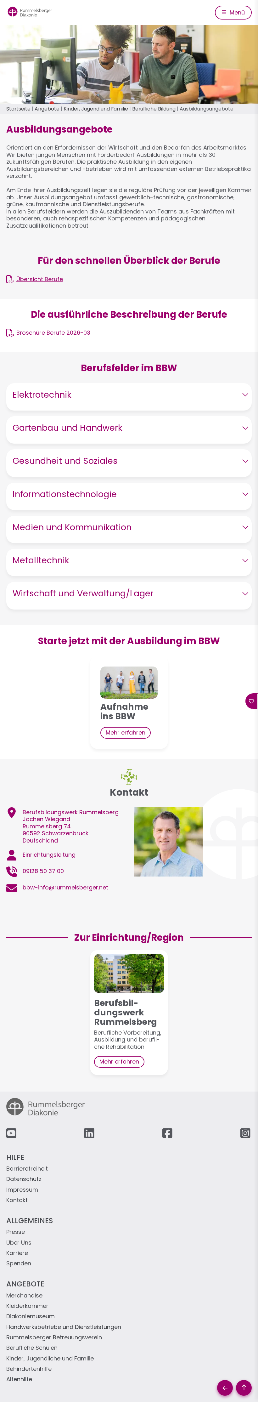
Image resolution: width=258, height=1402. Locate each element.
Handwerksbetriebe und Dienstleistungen (63, 1327)
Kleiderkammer (27, 1306)
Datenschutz (24, 1179)
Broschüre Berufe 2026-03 (53, 333)
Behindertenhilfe (29, 1369)
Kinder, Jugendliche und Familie (50, 1358)
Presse (15, 1232)
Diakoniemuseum (30, 1316)
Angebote (47, 108)
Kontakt (17, 1200)
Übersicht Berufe (39, 279)
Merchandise (24, 1295)
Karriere (17, 1253)
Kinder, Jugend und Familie (96, 108)
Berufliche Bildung (154, 108)
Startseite (18, 108)
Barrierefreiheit (27, 1168)
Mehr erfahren (125, 732)
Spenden (18, 1263)
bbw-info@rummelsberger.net (65, 887)
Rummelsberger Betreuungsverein (54, 1337)
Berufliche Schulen (32, 1348)
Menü (236, 12)
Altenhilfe (19, 1379)
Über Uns (18, 1242)
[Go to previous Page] (225, 1388)
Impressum (22, 1190)
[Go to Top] (244, 1388)
